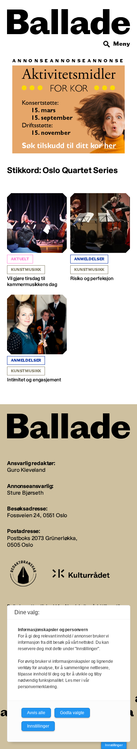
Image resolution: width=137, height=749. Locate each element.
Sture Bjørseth (25, 492)
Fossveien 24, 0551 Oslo (37, 515)
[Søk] (106, 44)
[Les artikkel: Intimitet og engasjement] (37, 338)
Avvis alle (36, 712)
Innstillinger (114, 745)
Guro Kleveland (26, 469)
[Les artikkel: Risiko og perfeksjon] (100, 237)
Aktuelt (20, 259)
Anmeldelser (89, 259)
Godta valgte (72, 712)
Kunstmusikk (26, 269)
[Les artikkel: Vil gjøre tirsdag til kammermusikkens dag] (37, 240)
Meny (121, 43)
